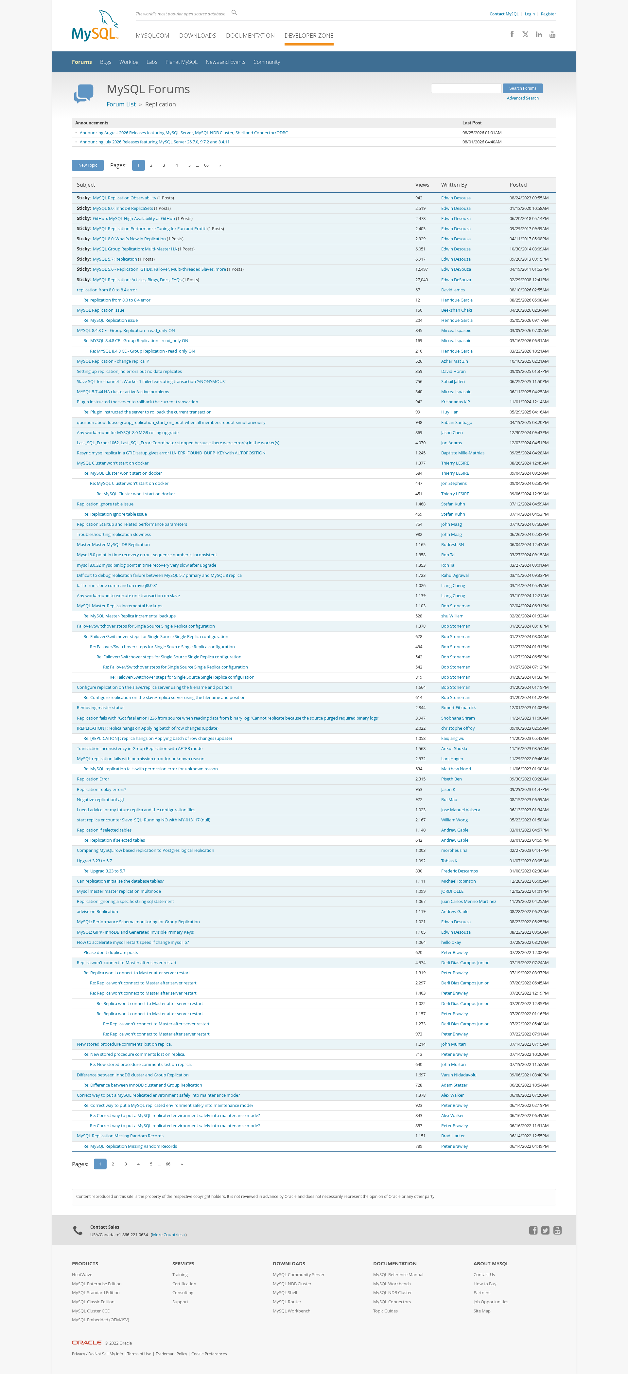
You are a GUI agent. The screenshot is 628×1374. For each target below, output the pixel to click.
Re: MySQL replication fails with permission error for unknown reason (150, 769)
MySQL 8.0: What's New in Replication (129, 239)
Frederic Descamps (459, 871)
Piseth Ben (451, 779)
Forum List (121, 104)
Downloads (197, 35)
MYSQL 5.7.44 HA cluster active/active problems (123, 391)
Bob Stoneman (455, 606)
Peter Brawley (454, 952)
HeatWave (82, 1274)
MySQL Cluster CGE (91, 1311)
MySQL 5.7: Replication (115, 259)
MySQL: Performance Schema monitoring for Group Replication (138, 922)
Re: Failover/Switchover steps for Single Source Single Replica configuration (155, 636)
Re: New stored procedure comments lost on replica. (134, 1054)
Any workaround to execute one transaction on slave (128, 595)
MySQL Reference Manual (398, 1274)
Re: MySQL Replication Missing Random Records (130, 1146)
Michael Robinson (458, 881)
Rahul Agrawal (455, 575)
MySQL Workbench (291, 1311)
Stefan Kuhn (453, 504)
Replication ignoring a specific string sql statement (125, 901)
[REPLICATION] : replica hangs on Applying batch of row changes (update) (147, 728)
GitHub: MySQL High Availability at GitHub (134, 218)
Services (183, 1263)
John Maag (451, 524)
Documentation (250, 35)
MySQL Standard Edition (96, 1292)
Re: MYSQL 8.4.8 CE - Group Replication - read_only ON (135, 340)
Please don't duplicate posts (110, 952)
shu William (452, 616)
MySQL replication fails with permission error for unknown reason (140, 758)
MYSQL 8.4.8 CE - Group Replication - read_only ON (126, 330)
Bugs (105, 62)
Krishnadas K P (455, 402)
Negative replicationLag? (101, 799)
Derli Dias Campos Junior (465, 962)
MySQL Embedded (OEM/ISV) (100, 1320)
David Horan (453, 371)
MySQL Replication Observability (124, 198)
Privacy (78, 1353)
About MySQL (491, 1263)
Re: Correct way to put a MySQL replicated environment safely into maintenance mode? (168, 1105)
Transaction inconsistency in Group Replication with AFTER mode (139, 748)
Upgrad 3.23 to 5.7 (94, 861)
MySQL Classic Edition (93, 1302)
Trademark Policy (171, 1353)
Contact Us (484, 1274)
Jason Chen (452, 432)
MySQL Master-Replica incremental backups (119, 606)
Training (180, 1274)
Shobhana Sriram (458, 718)
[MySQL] (95, 26)
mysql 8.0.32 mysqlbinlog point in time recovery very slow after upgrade (146, 565)
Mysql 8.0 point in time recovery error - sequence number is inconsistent (147, 555)
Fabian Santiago (456, 422)
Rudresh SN (452, 544)
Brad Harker (453, 1136)
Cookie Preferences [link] (209, 1353)
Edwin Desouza (456, 198)
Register (548, 13)
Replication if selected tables (104, 830)
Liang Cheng (453, 585)
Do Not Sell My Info (105, 1353)
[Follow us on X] (523, 36)
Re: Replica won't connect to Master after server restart (136, 973)
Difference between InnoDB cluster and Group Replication (133, 1075)
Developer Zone (309, 35)
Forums (82, 61)
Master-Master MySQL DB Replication (113, 544)
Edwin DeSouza (456, 269)
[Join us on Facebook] (510, 36)
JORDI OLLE (452, 891)
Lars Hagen (452, 758)
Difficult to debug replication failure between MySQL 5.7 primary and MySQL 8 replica (159, 575)
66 (206, 165)
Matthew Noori (456, 769)
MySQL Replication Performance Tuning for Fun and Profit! (149, 228)
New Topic (87, 165)
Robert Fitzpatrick (458, 707)
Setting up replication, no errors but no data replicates (129, 371)
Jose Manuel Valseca (460, 810)
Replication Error (93, 779)
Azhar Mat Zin (454, 361)
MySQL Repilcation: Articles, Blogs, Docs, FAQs (137, 280)
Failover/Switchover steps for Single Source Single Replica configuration (146, 626)
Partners (482, 1292)
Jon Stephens (454, 483)
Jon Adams (451, 443)
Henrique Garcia (457, 300)
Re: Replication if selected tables (114, 840)
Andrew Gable (454, 830)
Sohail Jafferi (453, 381)
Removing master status (100, 707)
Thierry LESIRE (455, 463)
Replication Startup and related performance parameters (132, 524)
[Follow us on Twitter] (545, 1233)
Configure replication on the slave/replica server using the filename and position (154, 687)
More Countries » (168, 1234)
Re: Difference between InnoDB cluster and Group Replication (142, 1085)
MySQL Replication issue (100, 310)
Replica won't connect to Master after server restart (127, 962)
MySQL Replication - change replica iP (113, 361)
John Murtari (453, 1044)
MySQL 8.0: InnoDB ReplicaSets (123, 208)
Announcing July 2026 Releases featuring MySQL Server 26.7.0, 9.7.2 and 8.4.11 (155, 142)
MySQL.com (152, 35)
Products (85, 1263)
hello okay (451, 942)
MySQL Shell (285, 1292)
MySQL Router (287, 1302)
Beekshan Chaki (456, 310)
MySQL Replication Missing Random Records (120, 1136)
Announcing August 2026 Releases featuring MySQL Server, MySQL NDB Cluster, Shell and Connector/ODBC (184, 133)
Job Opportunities (491, 1302)
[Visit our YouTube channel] (550, 36)
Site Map (482, 1311)
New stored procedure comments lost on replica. (124, 1044)
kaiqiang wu (452, 738)
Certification (184, 1284)
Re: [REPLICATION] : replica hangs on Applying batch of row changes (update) (157, 738)
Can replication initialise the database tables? (120, 881)
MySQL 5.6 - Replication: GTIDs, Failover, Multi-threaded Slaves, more (159, 269)
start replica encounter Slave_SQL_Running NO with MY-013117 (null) (143, 820)
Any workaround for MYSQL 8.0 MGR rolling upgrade (128, 432)
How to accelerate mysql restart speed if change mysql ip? (133, 942)
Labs (152, 62)
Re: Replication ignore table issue (115, 514)
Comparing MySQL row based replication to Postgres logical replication (145, 850)
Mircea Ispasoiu (456, 330)
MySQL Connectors (392, 1302)
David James (453, 290)
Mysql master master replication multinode (119, 891)
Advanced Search (523, 98)
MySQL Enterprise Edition (97, 1284)
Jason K (448, 789)
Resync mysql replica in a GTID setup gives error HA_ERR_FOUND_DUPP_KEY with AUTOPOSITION (171, 453)
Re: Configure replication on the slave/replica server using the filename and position (164, 697)
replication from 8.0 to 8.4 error (107, 290)
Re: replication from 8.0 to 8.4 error (116, 300)
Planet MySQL (182, 62)
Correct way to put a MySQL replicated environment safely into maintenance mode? (158, 1095)
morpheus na (454, 850)
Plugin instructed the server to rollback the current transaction (137, 402)
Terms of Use (139, 1353)
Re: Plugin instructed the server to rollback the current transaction (147, 412)
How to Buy (485, 1284)
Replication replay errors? (101, 789)
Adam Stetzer (454, 1085)
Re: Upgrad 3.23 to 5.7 (104, 871)
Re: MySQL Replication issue (110, 320)
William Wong (454, 820)
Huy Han (450, 412)
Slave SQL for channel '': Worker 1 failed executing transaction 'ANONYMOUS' (151, 381)
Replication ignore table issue (105, 504)
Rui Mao (449, 799)
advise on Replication (97, 911)
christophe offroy (458, 728)
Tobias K (449, 861)
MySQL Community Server (298, 1274)
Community (266, 62)
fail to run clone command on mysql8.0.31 (117, 585)
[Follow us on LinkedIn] (537, 36)
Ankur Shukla (454, 748)
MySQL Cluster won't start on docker (112, 463)
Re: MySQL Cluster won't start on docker (122, 473)
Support (180, 1302)
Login (530, 13)
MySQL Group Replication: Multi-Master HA (135, 249)
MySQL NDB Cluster (292, 1284)
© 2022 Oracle (118, 1343)
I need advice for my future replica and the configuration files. (136, 810)
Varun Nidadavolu (459, 1075)
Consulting (182, 1292)
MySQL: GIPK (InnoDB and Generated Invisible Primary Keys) (135, 932)
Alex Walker (452, 1095)
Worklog (128, 62)
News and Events (225, 62)
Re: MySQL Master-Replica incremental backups (129, 616)
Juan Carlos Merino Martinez (468, 901)
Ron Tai (448, 555)
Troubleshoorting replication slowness (114, 534)
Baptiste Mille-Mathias (462, 453)
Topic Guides (385, 1311)
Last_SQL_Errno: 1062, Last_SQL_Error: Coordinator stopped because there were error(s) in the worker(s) (178, 443)
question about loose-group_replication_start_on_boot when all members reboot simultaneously (171, 422)
